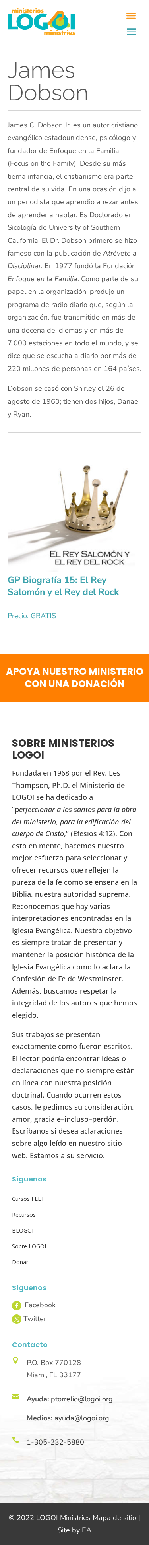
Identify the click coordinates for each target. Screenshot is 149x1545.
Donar (20, 1262)
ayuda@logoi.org (81, 1418)
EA (86, 1530)
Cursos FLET (28, 1198)
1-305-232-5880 (55, 1442)
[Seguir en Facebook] (16, 1305)
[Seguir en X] (16, 1319)
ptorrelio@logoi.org (82, 1399)
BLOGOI (22, 1230)
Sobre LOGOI (29, 1246)
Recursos (24, 1214)
